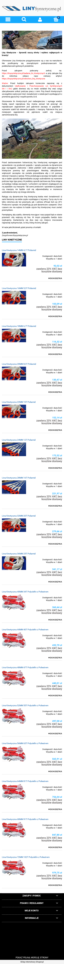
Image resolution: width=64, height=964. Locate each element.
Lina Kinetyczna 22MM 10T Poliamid (19, 402)
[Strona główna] (32, 9)
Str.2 (10, 89)
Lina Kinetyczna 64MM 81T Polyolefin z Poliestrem (25, 781)
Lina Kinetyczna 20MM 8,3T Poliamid (19, 364)
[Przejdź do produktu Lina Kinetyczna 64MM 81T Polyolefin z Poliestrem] (14, 792)
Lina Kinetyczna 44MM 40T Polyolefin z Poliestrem (25, 629)
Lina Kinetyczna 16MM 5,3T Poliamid (19, 288)
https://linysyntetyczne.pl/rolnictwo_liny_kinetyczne (23, 79)
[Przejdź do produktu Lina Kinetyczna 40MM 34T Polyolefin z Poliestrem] (14, 602)
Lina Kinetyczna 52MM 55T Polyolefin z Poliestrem (25, 705)
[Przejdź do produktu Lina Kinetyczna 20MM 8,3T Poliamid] (14, 373)
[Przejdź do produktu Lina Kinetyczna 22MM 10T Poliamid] (14, 411)
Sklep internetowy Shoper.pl (32, 962)
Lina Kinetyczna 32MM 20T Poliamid (19, 516)
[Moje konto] (40, 19)
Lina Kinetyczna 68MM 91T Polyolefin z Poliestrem (25, 819)
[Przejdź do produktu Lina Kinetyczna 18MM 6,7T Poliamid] (14, 335)
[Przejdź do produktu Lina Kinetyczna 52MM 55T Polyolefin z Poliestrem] (14, 716)
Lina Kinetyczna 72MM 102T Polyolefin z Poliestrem (26, 857)
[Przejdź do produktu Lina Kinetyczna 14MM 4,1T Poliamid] (14, 259)
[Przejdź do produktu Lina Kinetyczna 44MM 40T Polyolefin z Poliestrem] (14, 640)
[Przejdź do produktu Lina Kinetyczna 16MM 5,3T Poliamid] (14, 297)
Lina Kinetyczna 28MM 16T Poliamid (19, 478)
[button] (8, 19)
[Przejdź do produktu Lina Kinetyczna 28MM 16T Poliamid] (14, 487)
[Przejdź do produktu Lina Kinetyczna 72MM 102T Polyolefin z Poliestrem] (14, 867)
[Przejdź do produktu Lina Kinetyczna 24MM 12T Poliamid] (14, 449)
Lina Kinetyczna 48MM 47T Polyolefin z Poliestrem (25, 667)
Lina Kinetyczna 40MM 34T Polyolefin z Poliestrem (25, 591)
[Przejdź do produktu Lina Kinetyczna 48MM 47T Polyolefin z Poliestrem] (14, 678)
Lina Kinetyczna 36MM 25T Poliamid (19, 553)
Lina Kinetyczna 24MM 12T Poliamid (19, 440)
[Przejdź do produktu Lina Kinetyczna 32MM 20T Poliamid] (14, 525)
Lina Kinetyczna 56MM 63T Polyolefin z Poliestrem (25, 743)
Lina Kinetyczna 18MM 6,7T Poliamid (19, 326)
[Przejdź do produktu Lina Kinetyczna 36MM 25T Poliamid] (14, 563)
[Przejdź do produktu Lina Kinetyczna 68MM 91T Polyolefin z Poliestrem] (14, 830)
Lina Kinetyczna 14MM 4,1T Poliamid (19, 250)
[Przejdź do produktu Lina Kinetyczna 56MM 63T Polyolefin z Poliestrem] (14, 754)
